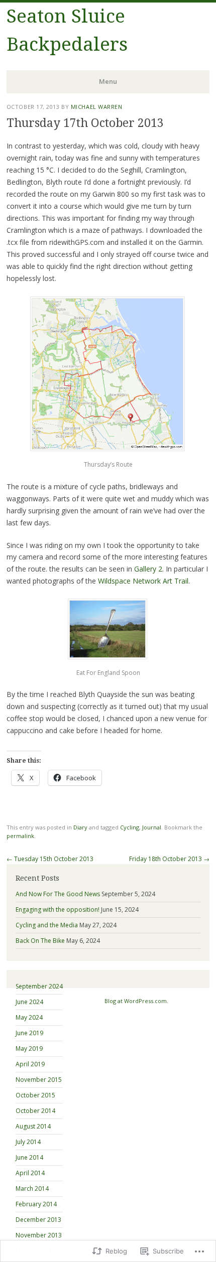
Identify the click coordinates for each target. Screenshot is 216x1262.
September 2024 (39, 986)
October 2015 (35, 1095)
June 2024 (29, 1002)
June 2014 (29, 1157)
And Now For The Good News (58, 894)
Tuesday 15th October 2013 (50, 859)
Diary (80, 827)
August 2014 (33, 1126)
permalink (20, 835)
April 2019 (30, 1064)
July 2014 (28, 1142)
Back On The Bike (40, 940)
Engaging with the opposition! (57, 909)
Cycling (129, 827)
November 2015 (39, 1079)
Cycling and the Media (47, 925)
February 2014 (36, 1204)
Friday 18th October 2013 (169, 859)
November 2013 (39, 1235)
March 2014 (32, 1188)
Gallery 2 (148, 569)
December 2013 (38, 1219)
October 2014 (35, 1110)
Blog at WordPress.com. (136, 1001)
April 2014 (30, 1173)
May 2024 (29, 1017)
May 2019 (29, 1048)
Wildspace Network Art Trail (143, 581)
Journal (151, 827)
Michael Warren (97, 106)
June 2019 (29, 1033)
